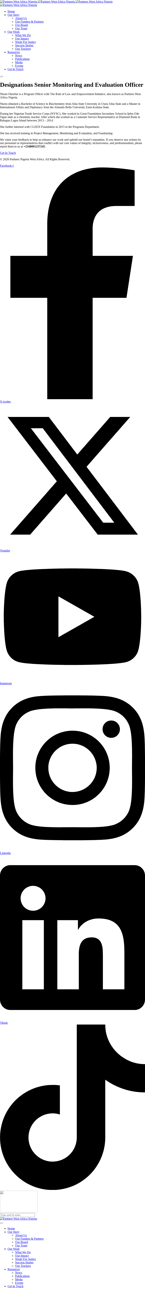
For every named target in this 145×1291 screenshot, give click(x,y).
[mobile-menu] (1, 76)
